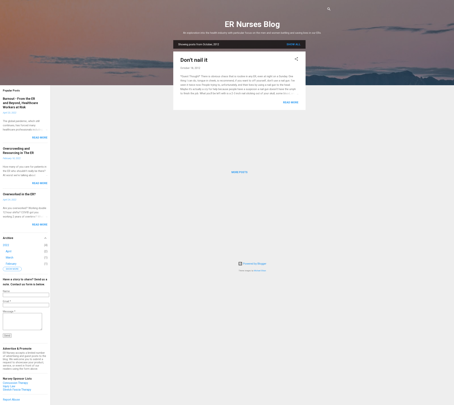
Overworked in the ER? (19, 194)
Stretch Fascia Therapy (17, 389)
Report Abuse (11, 399)
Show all (294, 44)
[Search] (329, 9)
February (11, 263)
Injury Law (9, 386)
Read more (290, 102)
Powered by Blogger (254, 263)
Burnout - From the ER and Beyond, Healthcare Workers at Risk (20, 103)
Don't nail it (193, 60)
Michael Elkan (260, 271)
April (8, 251)
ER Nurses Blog (252, 24)
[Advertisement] (319, 93)
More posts (239, 172)
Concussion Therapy (15, 383)
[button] (296, 59)
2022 (6, 245)
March (9, 257)
